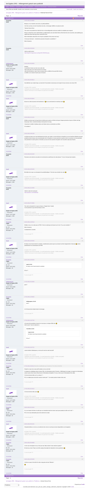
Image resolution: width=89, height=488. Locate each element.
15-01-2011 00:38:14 (29, 79)
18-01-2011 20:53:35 (29, 459)
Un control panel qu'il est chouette (47, 88)
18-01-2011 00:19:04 (29, 407)
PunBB (83, 484)
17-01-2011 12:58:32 (29, 296)
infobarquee (9, 63)
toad (7, 80)
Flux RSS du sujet (79, 18)
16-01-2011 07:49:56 (29, 203)
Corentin (8, 222)
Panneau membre (52, 6)
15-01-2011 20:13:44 (29, 154)
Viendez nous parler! (59, 88)
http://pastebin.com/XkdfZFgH (31, 192)
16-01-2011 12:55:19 (29, 222)
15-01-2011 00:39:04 (29, 98)
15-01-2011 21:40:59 (29, 187)
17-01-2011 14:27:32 (29, 320)
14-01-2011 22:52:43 (29, 48)
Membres (12, 6)
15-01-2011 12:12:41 (29, 117)
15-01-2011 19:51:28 (29, 133)
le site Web (8, 96)
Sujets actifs (69, 9)
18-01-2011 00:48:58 (29, 442)
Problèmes (36, 12)
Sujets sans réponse (78, 9)
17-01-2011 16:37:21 (29, 347)
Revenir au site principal (40, 6)
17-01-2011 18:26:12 (29, 366)
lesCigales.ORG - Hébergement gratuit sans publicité (24, 3)
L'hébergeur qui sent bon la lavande (31, 88)
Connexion (30, 6)
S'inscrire (24, 6)
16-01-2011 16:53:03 (29, 259)
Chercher (18, 6)
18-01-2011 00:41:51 (29, 424)
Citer (82, 45)
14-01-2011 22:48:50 (29, 20)
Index (7, 6)
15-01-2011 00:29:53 (29, 63)
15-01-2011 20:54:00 (29, 169)
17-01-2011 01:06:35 (29, 281)
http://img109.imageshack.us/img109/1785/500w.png (36, 53)
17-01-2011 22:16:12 (29, 388)
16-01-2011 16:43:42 (29, 240)
